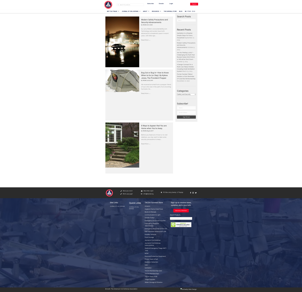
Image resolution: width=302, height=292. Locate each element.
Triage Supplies (150, 279)
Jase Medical (149, 226)
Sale (146, 265)
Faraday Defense (150, 234)
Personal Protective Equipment (155, 256)
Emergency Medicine (152, 223)
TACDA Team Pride (151, 276)
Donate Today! (149, 218)
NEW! (147, 253)
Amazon (147, 206)
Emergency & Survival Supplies (155, 220)
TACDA (145, 25)
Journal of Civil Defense (117, 206)
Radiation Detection (151, 262)
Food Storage (149, 237)
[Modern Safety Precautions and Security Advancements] (122, 41)
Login (171, 3)
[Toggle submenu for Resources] (160, 11)
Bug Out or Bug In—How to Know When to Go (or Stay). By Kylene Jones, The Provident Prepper (155, 75)
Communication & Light (152, 215)
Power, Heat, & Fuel (151, 259)
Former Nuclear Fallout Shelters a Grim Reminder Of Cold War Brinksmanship (186, 76)
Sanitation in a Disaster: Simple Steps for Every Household (185, 35)
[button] (186, 117)
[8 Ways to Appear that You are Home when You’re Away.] (122, 145)
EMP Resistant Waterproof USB (155, 231)
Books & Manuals (150, 212)
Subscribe (150, 3)
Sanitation (148, 268)
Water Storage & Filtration (153, 282)
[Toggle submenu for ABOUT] (149, 11)
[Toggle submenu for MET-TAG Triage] (119, 11)
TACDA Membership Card (153, 271)
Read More (145, 40)
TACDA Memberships (152, 273)
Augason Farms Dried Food (154, 209)
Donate (161, 3)
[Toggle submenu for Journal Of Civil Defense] (140, 11)
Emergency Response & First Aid (156, 229)
